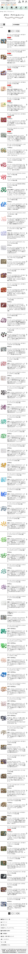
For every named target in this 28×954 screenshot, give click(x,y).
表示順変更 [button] (16, 24)
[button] (19, 1)
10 (16, 31)
